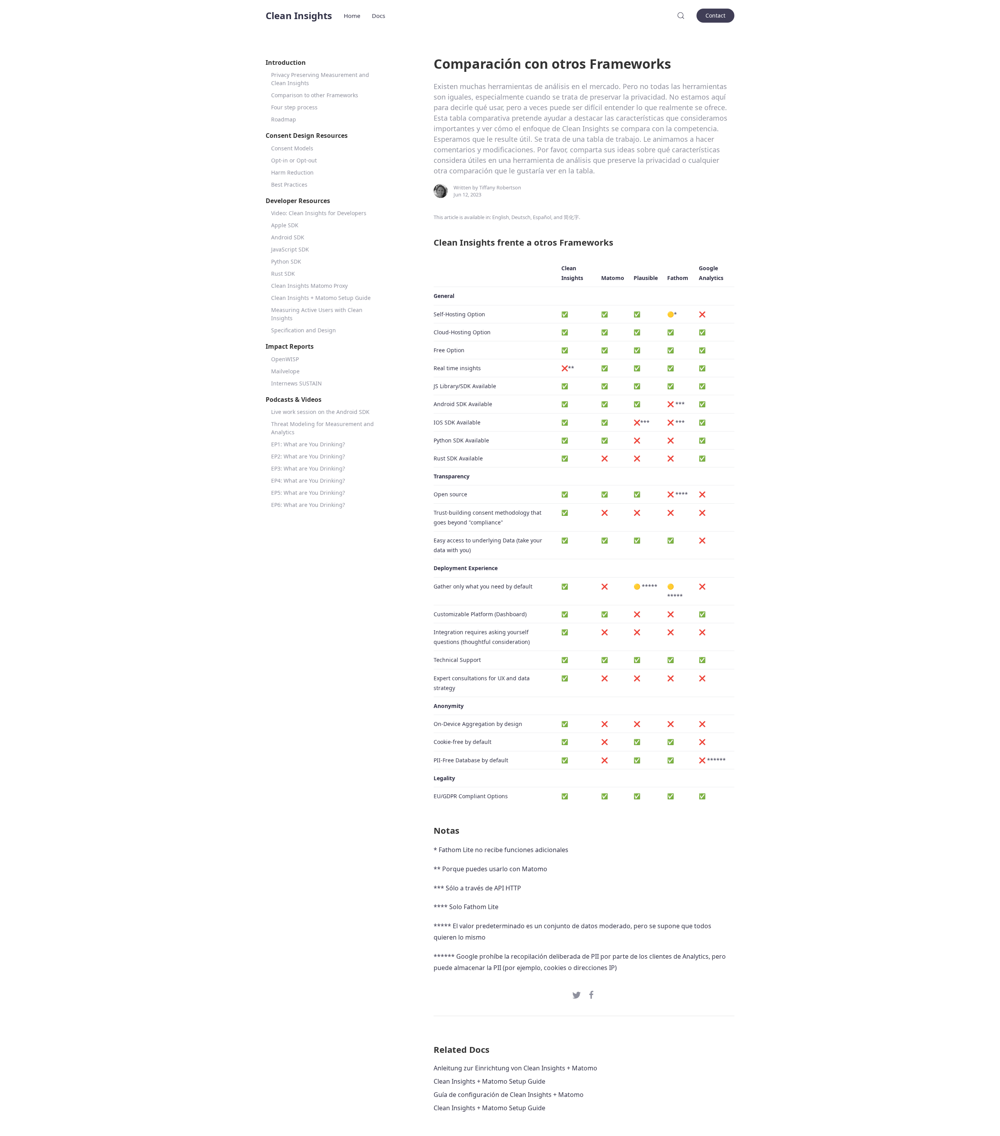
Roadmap (283, 119)
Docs (378, 16)
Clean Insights (299, 15)
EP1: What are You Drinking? (308, 444)
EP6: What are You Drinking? (308, 504)
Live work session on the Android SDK (320, 412)
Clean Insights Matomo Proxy (309, 285)
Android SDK (287, 237)
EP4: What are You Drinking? (308, 480)
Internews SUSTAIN (296, 383)
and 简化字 (566, 217)
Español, (542, 217)
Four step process (294, 107)
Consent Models (292, 148)
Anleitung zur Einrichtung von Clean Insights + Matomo (515, 1068)
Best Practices (289, 184)
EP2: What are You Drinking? (308, 456)
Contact (715, 15)
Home (352, 16)
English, (501, 217)
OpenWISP (285, 359)
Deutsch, (521, 217)
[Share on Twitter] (576, 994)
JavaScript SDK (290, 249)
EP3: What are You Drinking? (308, 468)
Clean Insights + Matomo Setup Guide (321, 297)
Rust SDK (283, 273)
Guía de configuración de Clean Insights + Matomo (509, 1094)
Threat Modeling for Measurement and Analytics (322, 428)
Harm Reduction (292, 172)
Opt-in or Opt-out (294, 160)
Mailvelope (285, 371)
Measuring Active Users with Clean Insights (316, 314)
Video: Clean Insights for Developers (318, 213)
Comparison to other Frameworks (314, 95)
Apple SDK (284, 225)
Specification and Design (303, 330)
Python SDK (286, 261)
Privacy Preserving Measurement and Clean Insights (320, 79)
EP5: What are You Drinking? (308, 492)
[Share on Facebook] (591, 994)
